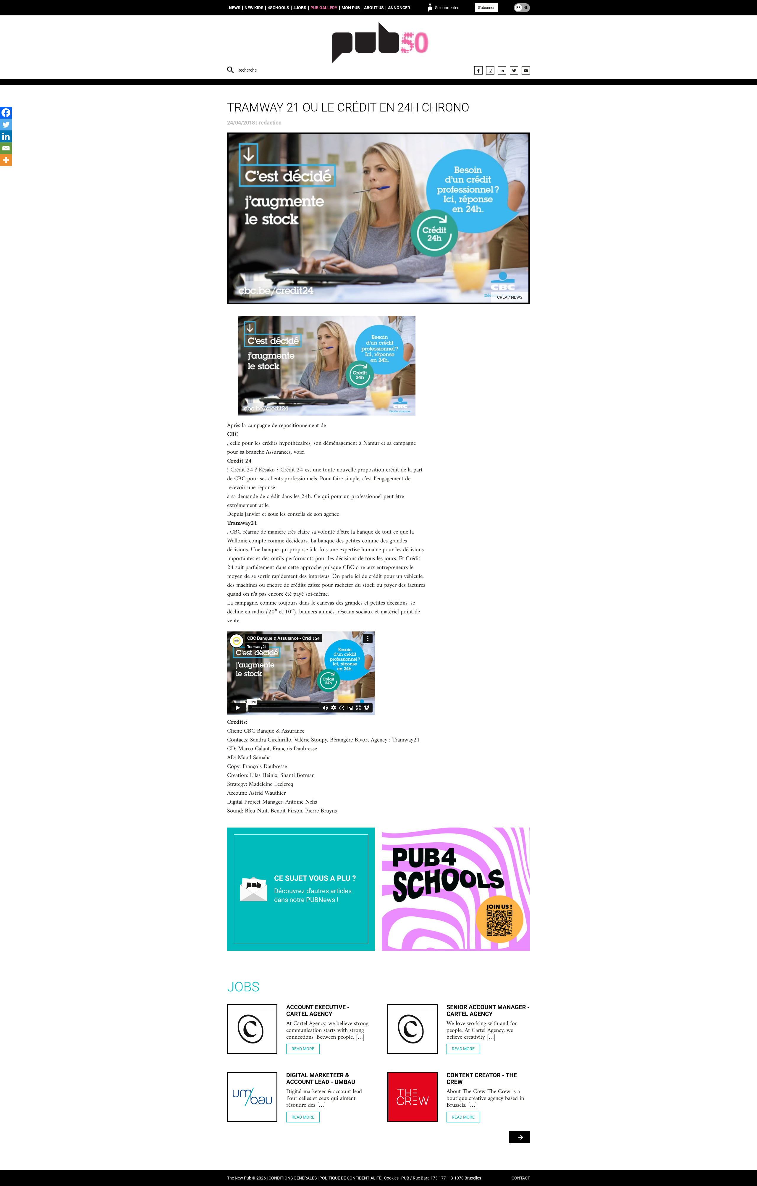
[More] (6, 160)
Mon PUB (351, 8)
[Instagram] (490, 70)
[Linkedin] (6, 136)
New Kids (254, 8)
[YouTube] (526, 70)
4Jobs (299, 8)
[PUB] (380, 48)
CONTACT (521, 1178)
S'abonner (486, 7)
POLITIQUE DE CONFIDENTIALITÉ (350, 1178)
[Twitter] (514, 70)
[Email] (6, 148)
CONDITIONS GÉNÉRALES (292, 1178)
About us (374, 8)
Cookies (391, 1178)
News (234, 8)
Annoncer (399, 8)
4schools (278, 8)
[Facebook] (478, 70)
